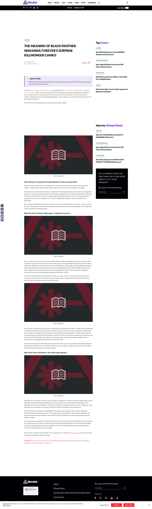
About (56, 484)
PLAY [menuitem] (63, 3)
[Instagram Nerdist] (30, 8)
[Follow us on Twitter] (100, 498)
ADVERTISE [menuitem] (92, 3)
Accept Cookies (129, 505)
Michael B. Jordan (43, 443)
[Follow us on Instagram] (106, 498)
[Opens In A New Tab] (30, 489)
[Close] (149, 505)
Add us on (84, 63)
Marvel (27, 443)
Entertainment (102, 60)
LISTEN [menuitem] (70, 3)
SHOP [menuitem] (77, 3)
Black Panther (37, 441)
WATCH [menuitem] (56, 3)
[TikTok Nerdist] (37, 8)
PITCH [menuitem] (83, 3)
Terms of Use (59, 497)
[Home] (30, 483)
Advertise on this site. (31, 493)
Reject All (116, 505)
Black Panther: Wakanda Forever (41, 90)
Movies (27, 40)
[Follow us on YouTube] (112, 498)
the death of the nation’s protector (73, 90)
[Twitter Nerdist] (27, 8)
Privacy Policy (59, 488)
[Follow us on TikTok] (117, 498)
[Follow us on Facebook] (95, 498)
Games (98, 48)
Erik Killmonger (82, 441)
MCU (33, 443)
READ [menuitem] (50, 3)
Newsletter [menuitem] (79, 8)
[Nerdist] (30, 2)
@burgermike (74, 433)
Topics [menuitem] (69, 8)
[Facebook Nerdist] (24, 8)
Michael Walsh (30, 62)
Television (100, 73)
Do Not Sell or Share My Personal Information (72, 493)
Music (98, 85)
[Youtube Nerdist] (34, 8)
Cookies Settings (104, 505)
